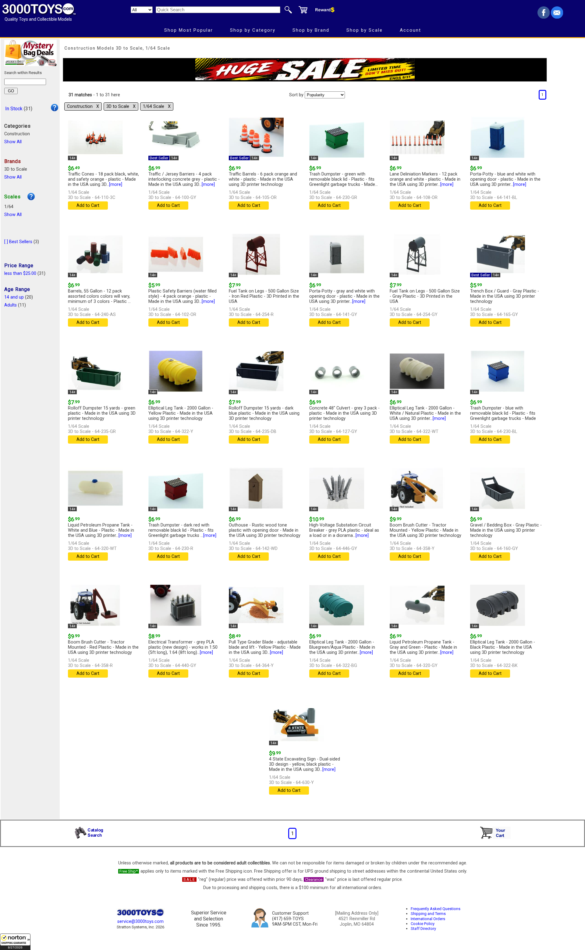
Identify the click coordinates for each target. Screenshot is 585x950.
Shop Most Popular (188, 30)
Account (410, 30)
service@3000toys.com (140, 921)
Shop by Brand (310, 30)
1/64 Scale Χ (157, 106)
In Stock (14, 109)
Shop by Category (252, 30)
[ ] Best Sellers (18, 241)
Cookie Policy (422, 923)
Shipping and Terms (428, 913)
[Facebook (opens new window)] (543, 17)
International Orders (428, 918)
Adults (10, 305)
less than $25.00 (20, 273)
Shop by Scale (364, 30)
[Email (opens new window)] (557, 17)
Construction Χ (83, 106)
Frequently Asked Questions (435, 908)
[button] (15, 942)
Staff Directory (423, 928)
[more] (115, 184)
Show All (13, 141)
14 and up (14, 297)
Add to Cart (87, 205)
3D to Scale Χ (121, 106)
